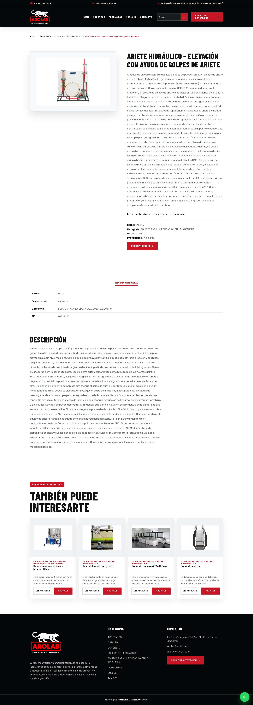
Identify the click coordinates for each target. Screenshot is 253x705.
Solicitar (63, 591)
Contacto (146, 17)
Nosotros (99, 17)
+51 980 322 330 (40, 3)
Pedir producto (141, 246)
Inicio (86, 17)
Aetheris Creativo (129, 699)
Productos (116, 17)
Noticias (131, 17)
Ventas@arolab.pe (104, 3)
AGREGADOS (115, 637)
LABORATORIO (116, 667)
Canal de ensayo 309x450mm (149, 566)
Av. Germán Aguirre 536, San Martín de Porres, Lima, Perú (190, 3)
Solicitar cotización (201, 16)
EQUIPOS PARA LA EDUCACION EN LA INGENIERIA (60, 37)
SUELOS (112, 672)
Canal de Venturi (191, 566)
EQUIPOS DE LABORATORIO (122, 653)
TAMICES (112, 678)
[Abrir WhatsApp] (244, 697)
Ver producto (43, 591)
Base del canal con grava (97, 566)
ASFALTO (113, 642)
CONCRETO (114, 647)
